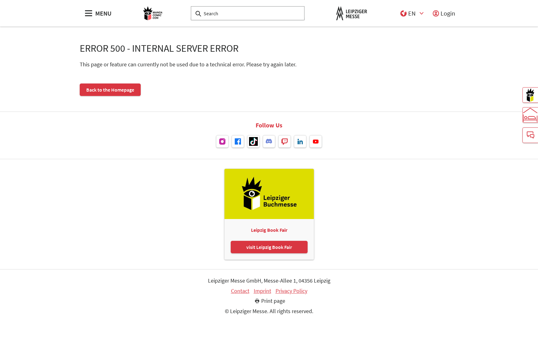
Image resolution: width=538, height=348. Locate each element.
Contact (240, 291)
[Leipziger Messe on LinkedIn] (300, 141)
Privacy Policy (291, 291)
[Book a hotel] (530, 115)
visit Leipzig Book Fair (269, 247)
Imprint (262, 291)
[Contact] (530, 135)
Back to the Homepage (110, 90)
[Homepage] (153, 13)
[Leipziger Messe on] (222, 141)
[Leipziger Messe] (351, 13)
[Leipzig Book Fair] (530, 95)
